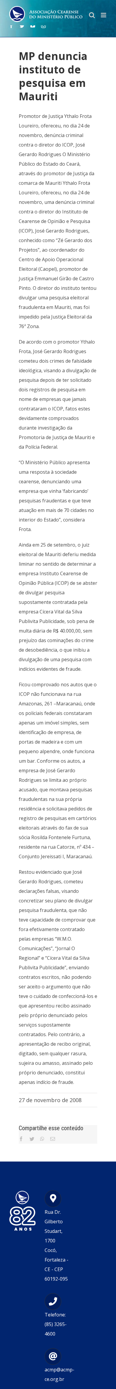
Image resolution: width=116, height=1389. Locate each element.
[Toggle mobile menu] (104, 15)
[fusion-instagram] (43, 25)
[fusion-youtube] (32, 25)
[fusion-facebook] (11, 25)
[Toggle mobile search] (92, 15)
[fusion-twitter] (22, 25)
